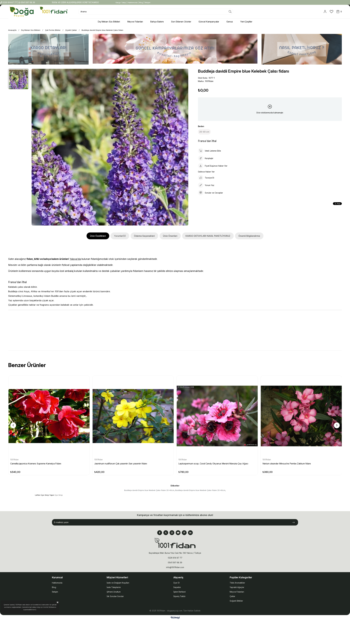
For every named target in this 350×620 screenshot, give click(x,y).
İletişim (147, 2)
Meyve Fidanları (237, 592)
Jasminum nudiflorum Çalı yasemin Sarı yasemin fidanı (120, 463)
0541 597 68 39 (27, 2)
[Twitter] (165, 532)
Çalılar (232, 596)
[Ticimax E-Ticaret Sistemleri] (175, 617)
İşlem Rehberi (179, 592)
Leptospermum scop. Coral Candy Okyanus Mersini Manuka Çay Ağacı (213, 463)
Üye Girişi (59, 495)
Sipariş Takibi (179, 596)
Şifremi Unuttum (114, 592)
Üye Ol (176, 583)
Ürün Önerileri (170, 236)
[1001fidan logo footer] (175, 543)
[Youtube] (178, 532)
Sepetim (177, 587)
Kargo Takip (121, 2)
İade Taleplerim (114, 587)
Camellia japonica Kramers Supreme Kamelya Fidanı (35, 463)
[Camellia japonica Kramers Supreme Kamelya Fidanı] (49, 416)
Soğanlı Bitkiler (236, 601)
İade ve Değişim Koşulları (118, 583)
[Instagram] (172, 532)
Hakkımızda (132, 2)
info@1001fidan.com (175, 567)
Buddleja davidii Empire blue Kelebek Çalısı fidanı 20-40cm (149, 490)
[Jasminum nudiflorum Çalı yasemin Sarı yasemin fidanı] (133, 416)
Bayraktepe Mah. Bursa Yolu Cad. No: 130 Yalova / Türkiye (175, 553)
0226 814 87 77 (9, 2)
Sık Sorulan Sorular (115, 596)
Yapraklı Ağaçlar (237, 587)
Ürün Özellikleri (98, 236)
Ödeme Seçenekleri (144, 236)
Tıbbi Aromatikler (237, 583)
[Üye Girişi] (325, 12)
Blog (141, 2)
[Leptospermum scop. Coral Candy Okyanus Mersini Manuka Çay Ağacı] (217, 416)
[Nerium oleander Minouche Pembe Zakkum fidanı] (301, 416)
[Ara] (230, 11)
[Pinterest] (184, 532)
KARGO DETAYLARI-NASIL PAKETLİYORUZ (208, 236)
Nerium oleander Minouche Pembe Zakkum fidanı (286, 463)
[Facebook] (159, 532)
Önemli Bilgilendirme (249, 236)
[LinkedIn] (190, 532)
